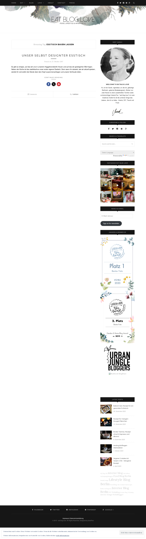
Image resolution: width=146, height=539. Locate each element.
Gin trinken (126, 473)
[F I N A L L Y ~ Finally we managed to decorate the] (129, 185)
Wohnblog (116, 492)
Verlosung (130, 492)
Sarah (75, 94)
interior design (106, 495)
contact (61, 3)
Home (13, 3)
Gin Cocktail (121, 485)
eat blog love (107, 488)
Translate (131, 156)
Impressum (66, 518)
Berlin (102, 488)
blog (31, 3)
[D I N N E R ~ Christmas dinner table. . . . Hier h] (129, 174)
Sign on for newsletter (111, 223)
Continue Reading (53, 77)
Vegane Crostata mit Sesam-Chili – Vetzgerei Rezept (122, 460)
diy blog (102, 473)
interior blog (115, 473)
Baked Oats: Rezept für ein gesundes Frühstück (123, 407)
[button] (49, 84)
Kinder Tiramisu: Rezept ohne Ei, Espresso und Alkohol (122, 434)
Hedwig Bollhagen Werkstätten (120, 447)
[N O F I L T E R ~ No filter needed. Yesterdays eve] (117, 196)
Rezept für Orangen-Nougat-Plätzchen (121, 420)
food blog (113, 485)
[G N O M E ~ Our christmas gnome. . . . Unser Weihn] (117, 174)
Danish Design (104, 480)
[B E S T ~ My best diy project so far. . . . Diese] (129, 196)
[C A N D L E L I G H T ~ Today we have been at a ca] (117, 185)
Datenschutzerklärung (76, 518)
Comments (32, 94)
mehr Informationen (62, 535)
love (40, 3)
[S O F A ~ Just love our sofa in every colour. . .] (106, 196)
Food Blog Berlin (122, 476)
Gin (106, 473)
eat (21, 3)
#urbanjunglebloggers (106, 476)
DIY (110, 492)
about (51, 3)
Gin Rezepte (128, 485)
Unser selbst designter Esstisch (54, 55)
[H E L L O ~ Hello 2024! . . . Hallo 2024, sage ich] (106, 174)
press (72, 3)
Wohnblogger (118, 495)
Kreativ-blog (123, 492)
